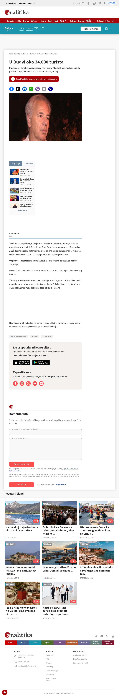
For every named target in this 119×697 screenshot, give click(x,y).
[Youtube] (35, 383)
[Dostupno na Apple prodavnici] (21, 362)
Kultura (73, 21)
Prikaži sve (22, 210)
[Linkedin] (24, 89)
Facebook (88, 3)
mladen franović (18, 336)
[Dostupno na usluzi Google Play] (41, 362)
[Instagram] (22, 383)
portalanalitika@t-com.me (27, 666)
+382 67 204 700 (23, 661)
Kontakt (48, 663)
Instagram (94, 3)
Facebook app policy (51, 679)
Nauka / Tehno (89, 21)
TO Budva (47, 336)
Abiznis (43, 21)
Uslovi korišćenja (52, 671)
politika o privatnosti (71, 468)
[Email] (44, 89)
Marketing (49, 667)
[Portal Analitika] (17, 12)
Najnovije (10, 21)
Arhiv (48, 659)
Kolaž (56, 21)
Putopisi (31, 3)
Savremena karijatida (108, 642)
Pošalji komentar (22, 464)
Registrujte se (61, 484)
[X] (28, 383)
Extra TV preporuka (80, 659)
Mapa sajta (50, 674)
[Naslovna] (4, 692)
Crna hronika (34, 21)
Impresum (49, 655)
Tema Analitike (10, 3)
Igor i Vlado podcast (80, 655)
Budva (34, 336)
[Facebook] (11, 89)
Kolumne (22, 3)
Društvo (26, 21)
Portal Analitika (14, 54)
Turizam (33, 54)
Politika (18, 21)
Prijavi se (21, 484)
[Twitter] (18, 89)
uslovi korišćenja (15, 470)
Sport (50, 21)
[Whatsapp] (31, 89)
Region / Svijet (63, 21)
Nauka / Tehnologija (96, 642)
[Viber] (37, 89)
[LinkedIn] (41, 383)
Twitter (100, 3)
